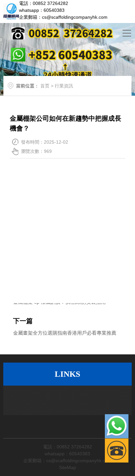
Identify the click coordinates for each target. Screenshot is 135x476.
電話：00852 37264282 (43, 3)
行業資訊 (64, 85)
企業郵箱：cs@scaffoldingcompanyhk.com (63, 17)
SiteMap (67, 467)
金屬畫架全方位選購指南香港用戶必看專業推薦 (64, 333)
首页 (44, 85)
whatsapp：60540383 (42, 10)
